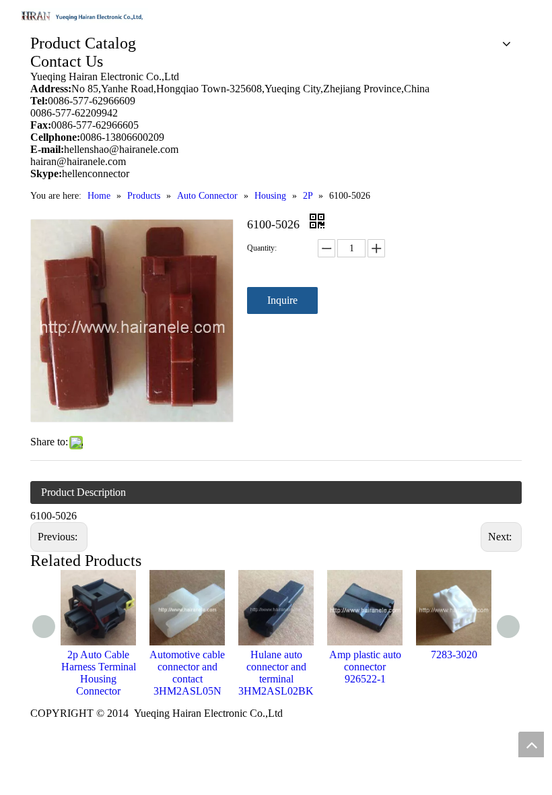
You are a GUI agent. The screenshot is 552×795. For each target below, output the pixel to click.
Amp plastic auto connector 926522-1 (365, 667)
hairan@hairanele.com (79, 161)
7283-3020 (454, 654)
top (531, 744)
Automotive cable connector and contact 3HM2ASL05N (187, 673)
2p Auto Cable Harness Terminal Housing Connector (98, 673)
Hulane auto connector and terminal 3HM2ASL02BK (276, 673)
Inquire (282, 300)
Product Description (83, 492)
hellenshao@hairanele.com (121, 149)
